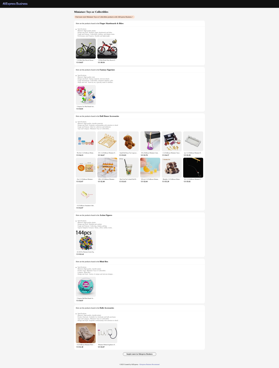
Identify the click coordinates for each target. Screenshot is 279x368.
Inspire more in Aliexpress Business (140, 354)
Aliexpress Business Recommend (149, 364)
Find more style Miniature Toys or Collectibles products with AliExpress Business (103, 17)
